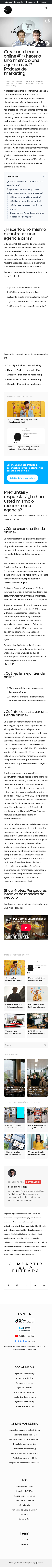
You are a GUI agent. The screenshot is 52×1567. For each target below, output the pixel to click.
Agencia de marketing (15, 2)
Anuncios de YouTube (24, 1500)
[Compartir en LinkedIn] (34, 1285)
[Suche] (46, 8)
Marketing (15, 1234)
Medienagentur (9, 1238)
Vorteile (14, 1250)
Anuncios (31, 2)
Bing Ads (25, 1514)
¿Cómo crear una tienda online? (25, 197)
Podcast (17, 1242)
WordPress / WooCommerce (19, 599)
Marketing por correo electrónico (24, 1439)
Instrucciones (9, 1230)
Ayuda (30, 1218)
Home (8, 81)
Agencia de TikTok (24, 1378)
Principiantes (19, 1246)
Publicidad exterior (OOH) (25, 1458)
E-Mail (25, 1539)
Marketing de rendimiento (25, 1435)
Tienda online (30, 1246)
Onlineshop (8, 1242)
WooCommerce (12, 776)
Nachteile (19, 1238)
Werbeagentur (23, 1250)
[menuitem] (14, 2)
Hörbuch (42, 1226)
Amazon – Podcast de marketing (24, 374)
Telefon (24, 1544)
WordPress (35, 744)
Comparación (18, 1222)
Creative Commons (23, 588)
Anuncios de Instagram (24, 1496)
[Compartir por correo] (43, 1285)
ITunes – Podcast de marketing (23, 370)
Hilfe (36, 1226)
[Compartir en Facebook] (8, 1285)
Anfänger (16, 1218)
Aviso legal (32, 1563)
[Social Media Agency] (15, 10)
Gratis (31, 1226)
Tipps (38, 1246)
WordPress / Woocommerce (30, 700)
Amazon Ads (24, 1519)
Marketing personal (25, 1406)
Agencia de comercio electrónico (21, 605)
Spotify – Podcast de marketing (24, 365)
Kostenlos (19, 1230)
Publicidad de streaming (25, 1449)
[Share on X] (17, 1285)
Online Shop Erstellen (32, 1238)
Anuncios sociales (24, 1486)
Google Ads (24, 1505)
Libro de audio (28, 1230)
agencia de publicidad (29, 151)
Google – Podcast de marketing (24, 384)
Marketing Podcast (35, 1234)
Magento (38, 1230)
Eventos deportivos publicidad (25, 1453)
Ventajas (44, 1246)
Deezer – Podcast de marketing (24, 379)
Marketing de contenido (25, 1397)
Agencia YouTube (24, 1387)
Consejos (27, 1222)
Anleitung (24, 1218)
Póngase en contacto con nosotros (24, 1462)
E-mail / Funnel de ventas (24, 1444)
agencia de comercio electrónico (21, 624)
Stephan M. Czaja (17, 1186)
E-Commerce (17, 81)
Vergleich (7, 1250)
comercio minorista (22, 94)
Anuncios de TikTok (25, 1491)
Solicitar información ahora (22, 478)
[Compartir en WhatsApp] (26, 1285)
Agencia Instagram (24, 1383)
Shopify (23, 582)
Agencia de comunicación (21, 1214)
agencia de (36, 162)
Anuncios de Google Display (24, 1510)
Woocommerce (35, 1250)
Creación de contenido (24, 1392)
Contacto (42, 2)
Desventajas (14, 1226)
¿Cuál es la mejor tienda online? (25, 201)
